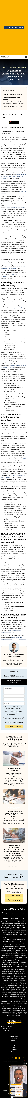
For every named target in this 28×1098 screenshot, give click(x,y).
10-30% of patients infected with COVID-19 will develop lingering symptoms (13, 176)
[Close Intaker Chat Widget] (26, 1063)
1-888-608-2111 (15, 900)
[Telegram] (19, 114)
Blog (7, 128)
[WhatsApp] (13, 114)
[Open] (26, 57)
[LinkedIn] (10, 114)
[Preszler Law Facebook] (5, 1058)
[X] (7, 114)
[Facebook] (4, 114)
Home (2, 128)
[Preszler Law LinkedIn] (19, 1058)
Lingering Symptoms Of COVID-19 (12, 94)
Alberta (20, 1014)
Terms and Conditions (18, 722)
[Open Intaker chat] (12, 1097)
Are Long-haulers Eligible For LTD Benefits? (11, 98)
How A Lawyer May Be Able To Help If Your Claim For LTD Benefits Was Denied (13, 102)
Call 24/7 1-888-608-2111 (15, 27)
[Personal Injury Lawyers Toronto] (5, 57)
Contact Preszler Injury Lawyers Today (13, 106)
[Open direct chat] (24, 1063)
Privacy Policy (8, 722)
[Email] (4, 117)
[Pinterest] (16, 114)
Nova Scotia (17, 1015)
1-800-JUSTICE (22, 639)
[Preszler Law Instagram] (12, 1058)
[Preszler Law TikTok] (23, 1058)
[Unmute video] (18, 1078)
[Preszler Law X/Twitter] (8, 1058)
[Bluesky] (22, 114)
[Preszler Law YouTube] (16, 1058)
